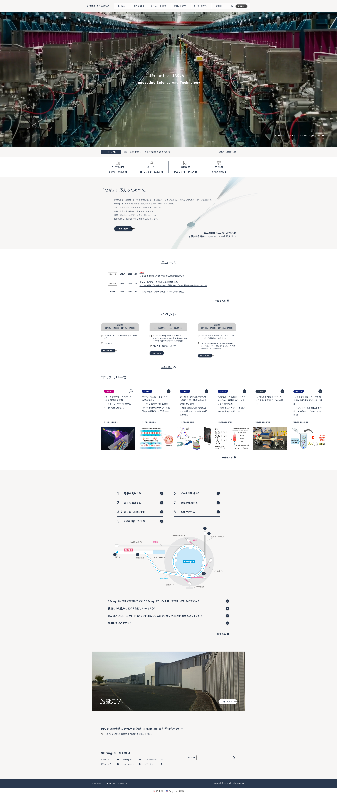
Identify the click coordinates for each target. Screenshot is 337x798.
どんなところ (106, 764)
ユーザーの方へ (151, 759)
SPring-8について (130, 759)
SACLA (157, 172)
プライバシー (122, 783)
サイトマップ (96, 783)
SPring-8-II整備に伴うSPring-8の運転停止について (162, 274)
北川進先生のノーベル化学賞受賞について (147, 152)
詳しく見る (32, 134)
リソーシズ (149, 764)
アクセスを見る (218, 172)
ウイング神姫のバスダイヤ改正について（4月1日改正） (162, 291)
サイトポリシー (109, 783)
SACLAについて (129, 764)
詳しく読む (123, 228)
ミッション (105, 759)
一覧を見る (220, 300)
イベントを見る (107, 351)
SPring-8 (144, 172)
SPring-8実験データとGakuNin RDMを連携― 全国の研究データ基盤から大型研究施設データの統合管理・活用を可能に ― (173, 283)
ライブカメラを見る (117, 172)
